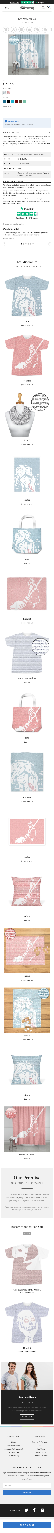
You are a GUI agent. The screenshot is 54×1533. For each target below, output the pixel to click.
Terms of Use (13, 1452)
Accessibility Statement (13, 1449)
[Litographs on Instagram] (42, 1510)
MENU (6, 8)
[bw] (8, 102)
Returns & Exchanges (40, 1442)
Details (11, 133)
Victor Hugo (27, 22)
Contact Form (40, 1452)
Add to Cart (27, 1525)
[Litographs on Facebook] (34, 1510)
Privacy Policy (13, 1456)
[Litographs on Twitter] (26, 1510)
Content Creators (40, 1456)
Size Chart (41, 1449)
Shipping (13, 181)
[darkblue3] (4, 102)
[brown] (21, 102)
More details (29, 187)
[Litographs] (27, 8)
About (13, 1442)
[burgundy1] (17, 102)
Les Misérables (27, 19)
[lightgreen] (25, 102)
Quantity (7, 106)
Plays (27, 1233)
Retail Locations (13, 1445)
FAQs (41, 1445)
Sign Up (27, 1492)
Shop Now (27, 1417)
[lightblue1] (13, 102)
